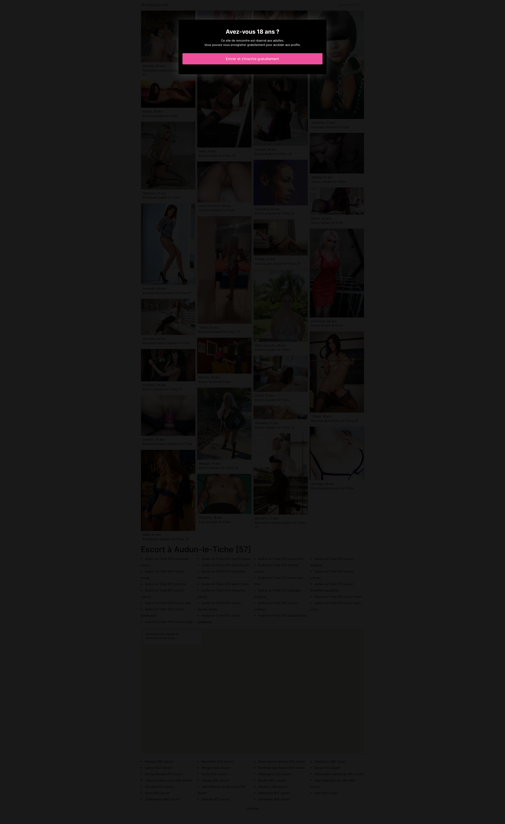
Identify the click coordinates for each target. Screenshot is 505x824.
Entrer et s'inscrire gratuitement (252, 59)
